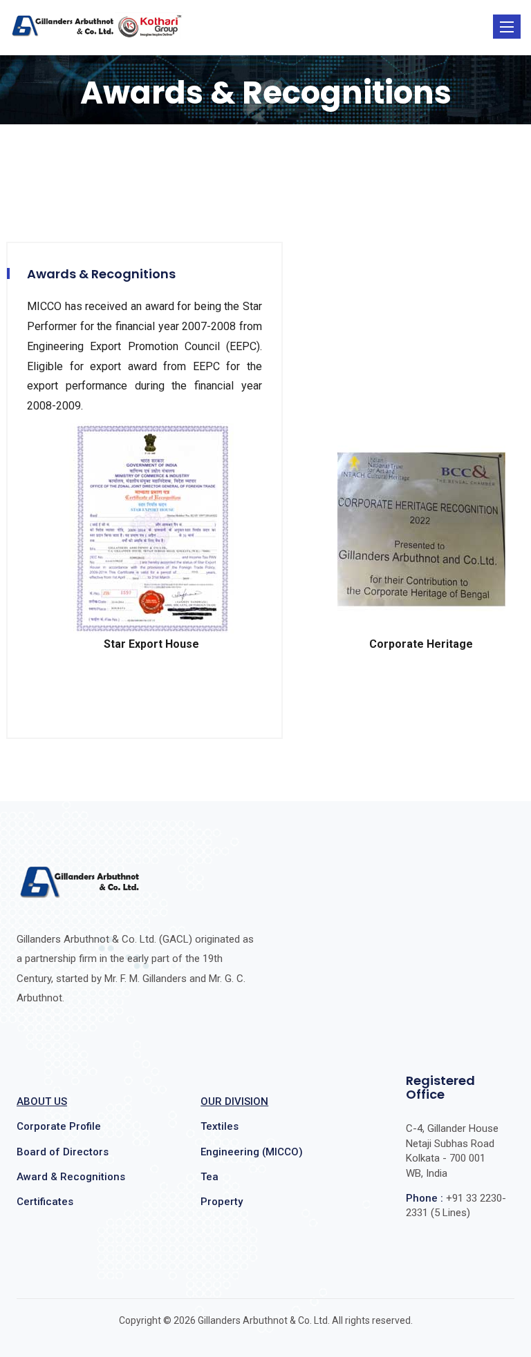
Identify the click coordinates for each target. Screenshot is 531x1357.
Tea (209, 1177)
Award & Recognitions (71, 1177)
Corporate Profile (59, 1126)
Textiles (220, 1126)
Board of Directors (63, 1152)
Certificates (45, 1201)
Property (222, 1201)
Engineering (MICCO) (252, 1152)
